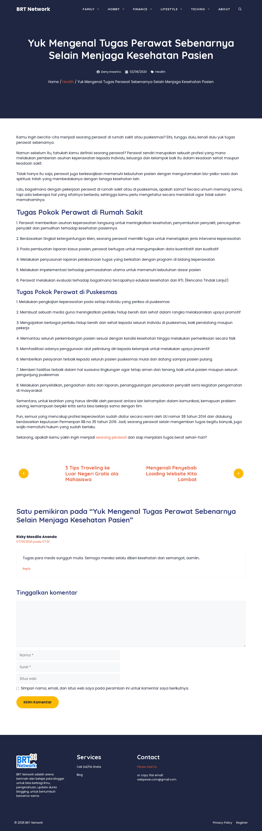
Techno (198, 9)
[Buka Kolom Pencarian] (240, 9)
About (224, 9)
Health (160, 72)
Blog (80, 775)
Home (53, 81)
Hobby (114, 9)
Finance (140, 9)
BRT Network (33, 9)
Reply (26, 569)
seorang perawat (111, 437)
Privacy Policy (222, 823)
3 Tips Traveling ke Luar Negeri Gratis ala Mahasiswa (91, 474)
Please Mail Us (147, 767)
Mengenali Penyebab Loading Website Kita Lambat (171, 474)
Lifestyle (169, 9)
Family (88, 9)
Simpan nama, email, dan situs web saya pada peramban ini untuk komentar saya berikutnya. (105, 688)
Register (242, 823)
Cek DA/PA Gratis (89, 767)
